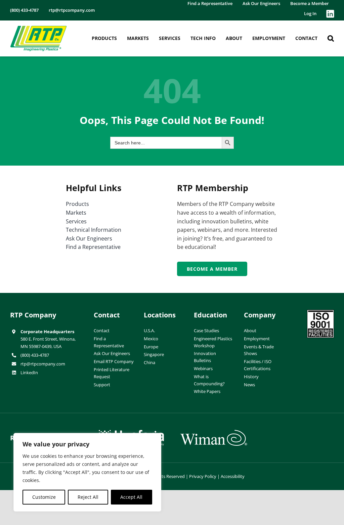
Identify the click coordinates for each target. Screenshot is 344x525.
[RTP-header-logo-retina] (38, 28)
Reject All (88, 497)
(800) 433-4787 (34, 355)
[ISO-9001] (320, 312)
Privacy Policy (202, 476)
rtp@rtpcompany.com (42, 364)
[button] (331, 38)
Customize (44, 497)
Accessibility (233, 476)
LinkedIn (29, 372)
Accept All (131, 497)
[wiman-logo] (213, 432)
